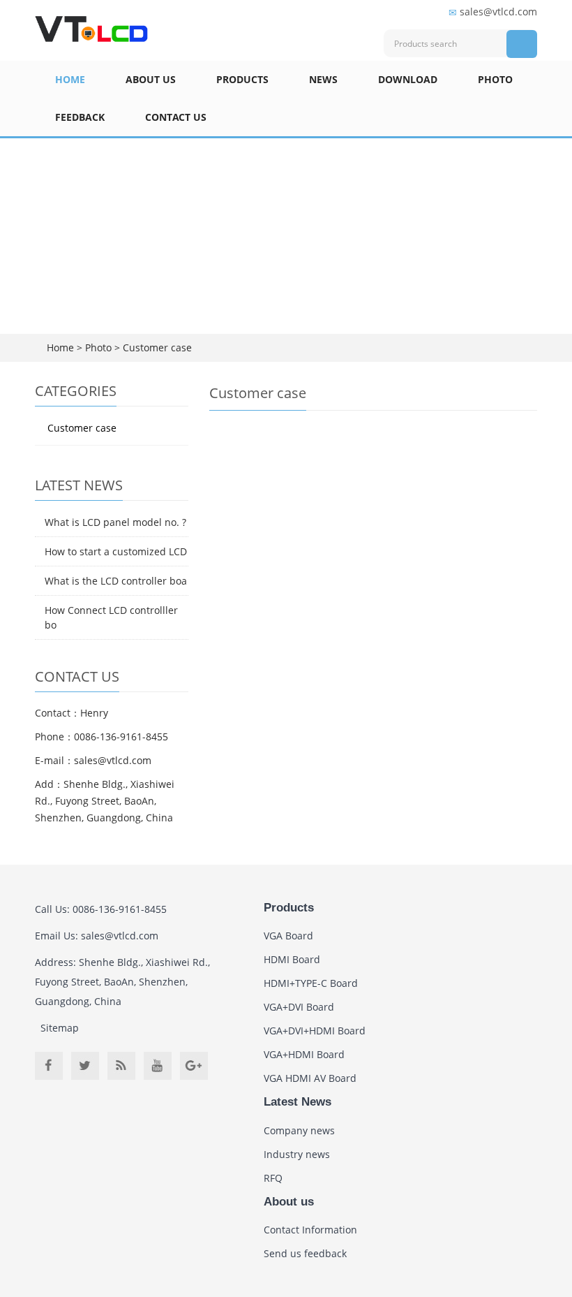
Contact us (175, 117)
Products (242, 79)
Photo (495, 79)
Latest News (297, 1101)
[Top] (540, 267)
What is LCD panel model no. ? (115, 522)
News (323, 79)
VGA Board (288, 935)
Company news (299, 1130)
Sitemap (59, 1027)
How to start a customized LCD (116, 551)
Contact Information (310, 1229)
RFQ (273, 1178)
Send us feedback (305, 1253)
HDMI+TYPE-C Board (311, 983)
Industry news (297, 1154)
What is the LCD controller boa (116, 580)
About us (151, 79)
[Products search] (521, 44)
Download (407, 79)
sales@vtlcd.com (498, 11)
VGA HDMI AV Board (310, 1078)
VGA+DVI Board (299, 1006)
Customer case (156, 347)
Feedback (80, 117)
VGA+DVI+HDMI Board (315, 1030)
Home (70, 79)
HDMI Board (292, 959)
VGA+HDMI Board (304, 1054)
